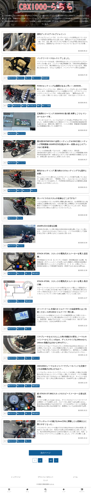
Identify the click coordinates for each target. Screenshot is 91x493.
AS (10, 105)
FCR (24, 105)
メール (75, 477)
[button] (84, 361)
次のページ (45, 453)
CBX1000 (12, 78)
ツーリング (21, 133)
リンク (45, 480)
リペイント (37, 78)
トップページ (15, 477)
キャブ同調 (46, 105)
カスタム (21, 78)
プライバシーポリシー (45, 477)
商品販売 (46, 78)
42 (51, 460)
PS (39, 105)
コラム (29, 78)
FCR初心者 (32, 105)
